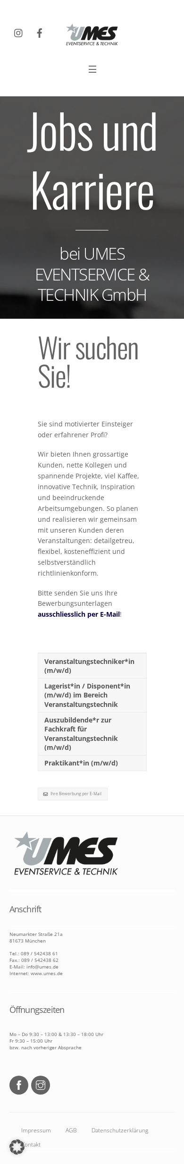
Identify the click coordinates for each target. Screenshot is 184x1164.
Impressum (36, 1130)
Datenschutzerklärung (120, 1130)
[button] (17, 1147)
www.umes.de (46, 973)
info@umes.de (42, 966)
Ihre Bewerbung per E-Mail (75, 793)
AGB (71, 1130)
